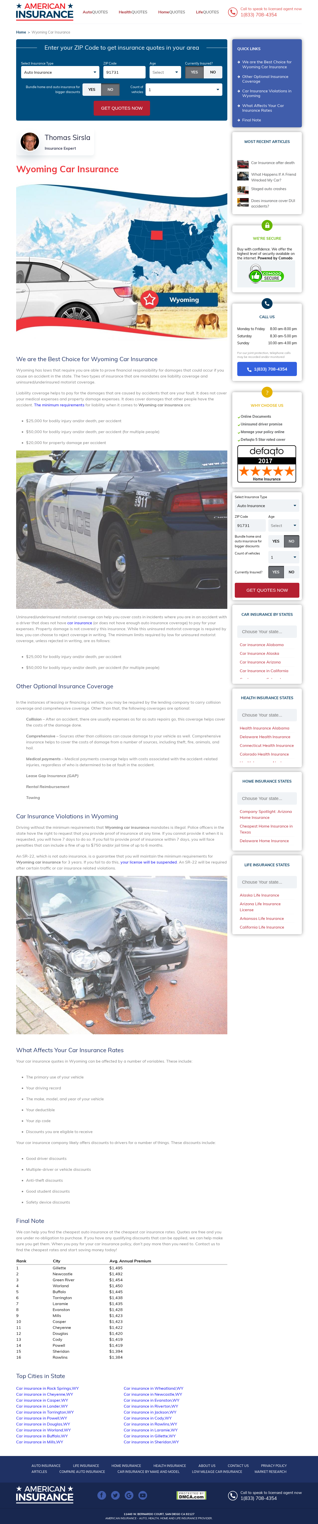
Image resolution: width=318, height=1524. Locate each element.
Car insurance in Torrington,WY (45, 1412)
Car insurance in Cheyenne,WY (44, 1394)
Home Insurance (126, 1466)
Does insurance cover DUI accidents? (273, 203)
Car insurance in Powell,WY (41, 1418)
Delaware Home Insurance (264, 840)
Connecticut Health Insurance (267, 745)
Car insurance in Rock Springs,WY (47, 1388)
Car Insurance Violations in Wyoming (266, 93)
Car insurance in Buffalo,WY (42, 1435)
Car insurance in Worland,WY (43, 1429)
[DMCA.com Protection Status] (192, 1495)
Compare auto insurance (82, 1472)
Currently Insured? (199, 63)
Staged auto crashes (268, 188)
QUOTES (95, 11)
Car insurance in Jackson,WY (150, 1412)
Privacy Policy (274, 1466)
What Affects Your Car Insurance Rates (263, 108)
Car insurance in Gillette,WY (150, 1435)
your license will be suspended (148, 862)
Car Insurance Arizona (260, 661)
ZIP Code (110, 63)
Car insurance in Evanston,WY (151, 1400)
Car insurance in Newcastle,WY (153, 1394)
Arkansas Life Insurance (262, 918)
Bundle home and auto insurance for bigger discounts (53, 89)
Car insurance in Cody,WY (148, 1418)
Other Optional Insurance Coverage (265, 79)
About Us (207, 1466)
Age (153, 63)
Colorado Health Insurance (264, 754)
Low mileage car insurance (217, 1472)
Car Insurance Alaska (259, 653)
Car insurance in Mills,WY (39, 1441)
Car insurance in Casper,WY (42, 1400)
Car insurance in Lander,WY (42, 1406)
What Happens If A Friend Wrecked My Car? (273, 177)
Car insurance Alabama (262, 644)
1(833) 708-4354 (270, 369)
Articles (39, 1472)
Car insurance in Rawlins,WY (150, 1423)
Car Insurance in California (264, 670)
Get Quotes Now (122, 108)
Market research (270, 1472)
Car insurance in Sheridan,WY (151, 1441)
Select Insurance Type (37, 63)
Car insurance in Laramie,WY (151, 1429)
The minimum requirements (59, 404)
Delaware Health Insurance (265, 736)
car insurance (79, 622)
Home (21, 32)
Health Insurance (170, 1466)
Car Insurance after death (273, 162)
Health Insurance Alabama (264, 728)
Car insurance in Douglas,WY (43, 1423)
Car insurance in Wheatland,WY (153, 1388)
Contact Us (238, 1466)
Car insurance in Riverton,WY (151, 1406)
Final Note (251, 119)
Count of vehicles (136, 89)
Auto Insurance (46, 1466)
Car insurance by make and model (149, 1472)
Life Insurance (86, 1466)
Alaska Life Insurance (259, 895)
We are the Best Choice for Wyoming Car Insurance (267, 64)
